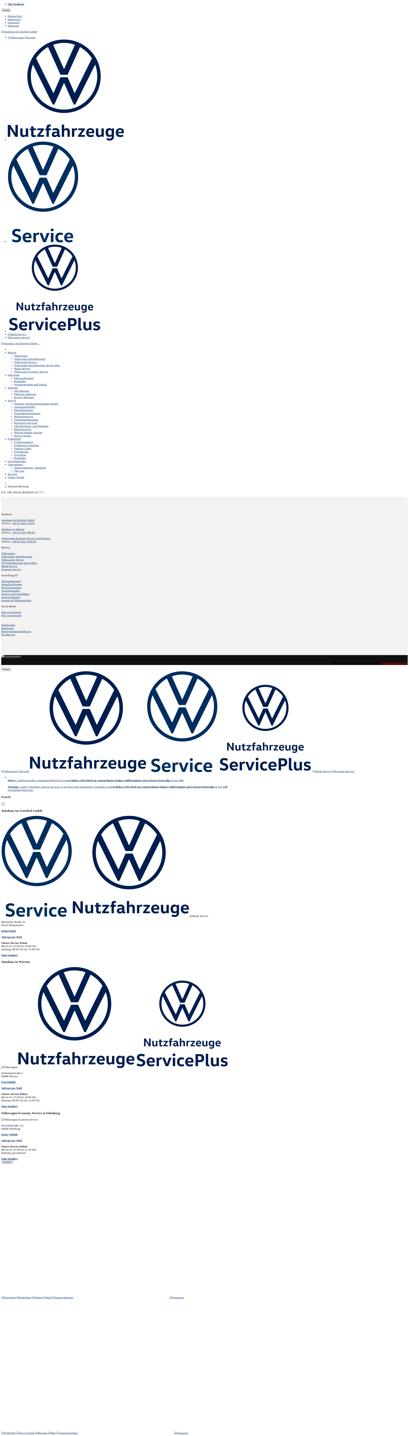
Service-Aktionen (24, 397)
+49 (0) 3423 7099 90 (24, 541)
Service (12, 400)
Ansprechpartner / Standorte (30, 467)
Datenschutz (15, 16)
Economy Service (11, 569)
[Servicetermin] (24, 1297)
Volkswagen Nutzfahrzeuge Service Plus (37, 365)
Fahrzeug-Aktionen (25, 394)
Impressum (14, 19)
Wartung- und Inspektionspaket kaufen (36, 403)
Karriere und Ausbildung (15, 594)
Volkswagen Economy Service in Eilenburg (25, 538)
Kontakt (6, 10)
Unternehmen (15, 464)
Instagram (13, 25)
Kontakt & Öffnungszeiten (16, 600)
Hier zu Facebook (11, 612)
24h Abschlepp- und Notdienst (31, 426)
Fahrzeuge (13, 375)
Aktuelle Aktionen (11, 584)
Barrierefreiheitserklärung (16, 631)
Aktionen (13, 387)
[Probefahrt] (8, 1297)
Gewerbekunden (17, 461)
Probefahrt (20, 381)
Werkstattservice (23, 416)
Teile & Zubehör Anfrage (28, 432)
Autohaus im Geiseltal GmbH (17, 520)
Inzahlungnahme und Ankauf (30, 384)
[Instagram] (177, 1297)
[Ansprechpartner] (63, 1297)
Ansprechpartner (10, 597)
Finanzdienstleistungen (27, 413)
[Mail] (47, 1297)
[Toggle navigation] (39, 344)
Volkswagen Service (25, 362)
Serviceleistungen (11, 587)
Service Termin (22, 435)
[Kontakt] (37, 1297)
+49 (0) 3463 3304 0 (23, 523)
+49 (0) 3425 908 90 (23, 532)
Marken (12, 352)
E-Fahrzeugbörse (23, 442)
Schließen (7, 1162)
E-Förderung (21, 451)
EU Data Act (8, 634)
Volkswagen (21, 355)
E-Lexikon (20, 454)
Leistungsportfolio (24, 407)
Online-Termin (16, 477)
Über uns (19, 470)
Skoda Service (22, 368)
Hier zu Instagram (11, 615)
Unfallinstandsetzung (26, 419)
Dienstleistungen (23, 410)
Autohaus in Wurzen (12, 529)
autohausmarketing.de (394, 663)
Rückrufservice (22, 429)
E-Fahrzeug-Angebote (26, 445)
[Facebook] (122, 1297)
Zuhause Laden (22, 448)
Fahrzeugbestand (23, 378)
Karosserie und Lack (25, 423)
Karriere (12, 474)
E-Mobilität (14, 439)
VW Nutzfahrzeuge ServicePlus (19, 563)
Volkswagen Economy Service (31, 371)
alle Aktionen (21, 391)
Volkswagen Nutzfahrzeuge (29, 359)
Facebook (13, 22)
